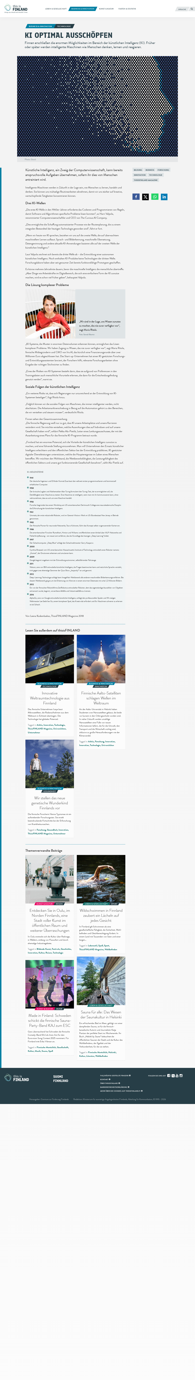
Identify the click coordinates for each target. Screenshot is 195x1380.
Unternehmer (34, 732)
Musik (38, 1051)
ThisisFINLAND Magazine (146, 180)
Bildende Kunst (44, 949)
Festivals (56, 949)
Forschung (163, 170)
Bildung (138, 170)
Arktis (39, 725)
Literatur (90, 1056)
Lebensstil (92, 945)
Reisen (49, 952)
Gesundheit (52, 830)
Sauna (44, 1051)
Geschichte (66, 949)
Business (150, 170)
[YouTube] (177, 1075)
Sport (106, 945)
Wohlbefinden (111, 949)
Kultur (41, 952)
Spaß (100, 945)
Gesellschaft (62, 1047)
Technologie (155, 175)
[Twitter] (173, 1075)
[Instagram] (181, 1075)
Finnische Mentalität (97, 1052)
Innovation (140, 175)
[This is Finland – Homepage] (16, 8)
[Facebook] (169, 1075)
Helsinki (112, 1052)
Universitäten (59, 728)
